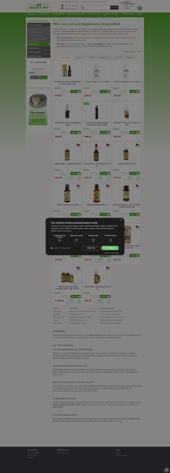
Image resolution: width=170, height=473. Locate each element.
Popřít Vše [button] (91, 248)
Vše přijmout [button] (110, 248)
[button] (60, 248)
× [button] (121, 220)
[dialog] (85, 236)
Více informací (66, 231)
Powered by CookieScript (111, 253)
